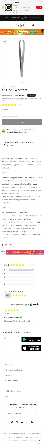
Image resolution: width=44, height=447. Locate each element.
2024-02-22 (8, 313)
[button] (4, 25)
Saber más (23, 132)
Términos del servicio (13, 386)
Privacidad (9, 375)
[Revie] (35, 304)
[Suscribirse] (36, 413)
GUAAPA (9, 433)
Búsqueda (8, 365)
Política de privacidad (15, 437)
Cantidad (5, 109)
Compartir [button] (8, 245)
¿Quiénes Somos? (11, 380)
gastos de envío (20, 98)
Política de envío (14, 441)
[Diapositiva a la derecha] (27, 82)
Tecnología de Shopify (19, 433)
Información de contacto (29, 441)
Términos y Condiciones (14, 370)
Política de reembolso (13, 391)
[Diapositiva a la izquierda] (16, 82)
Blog (6, 396)
